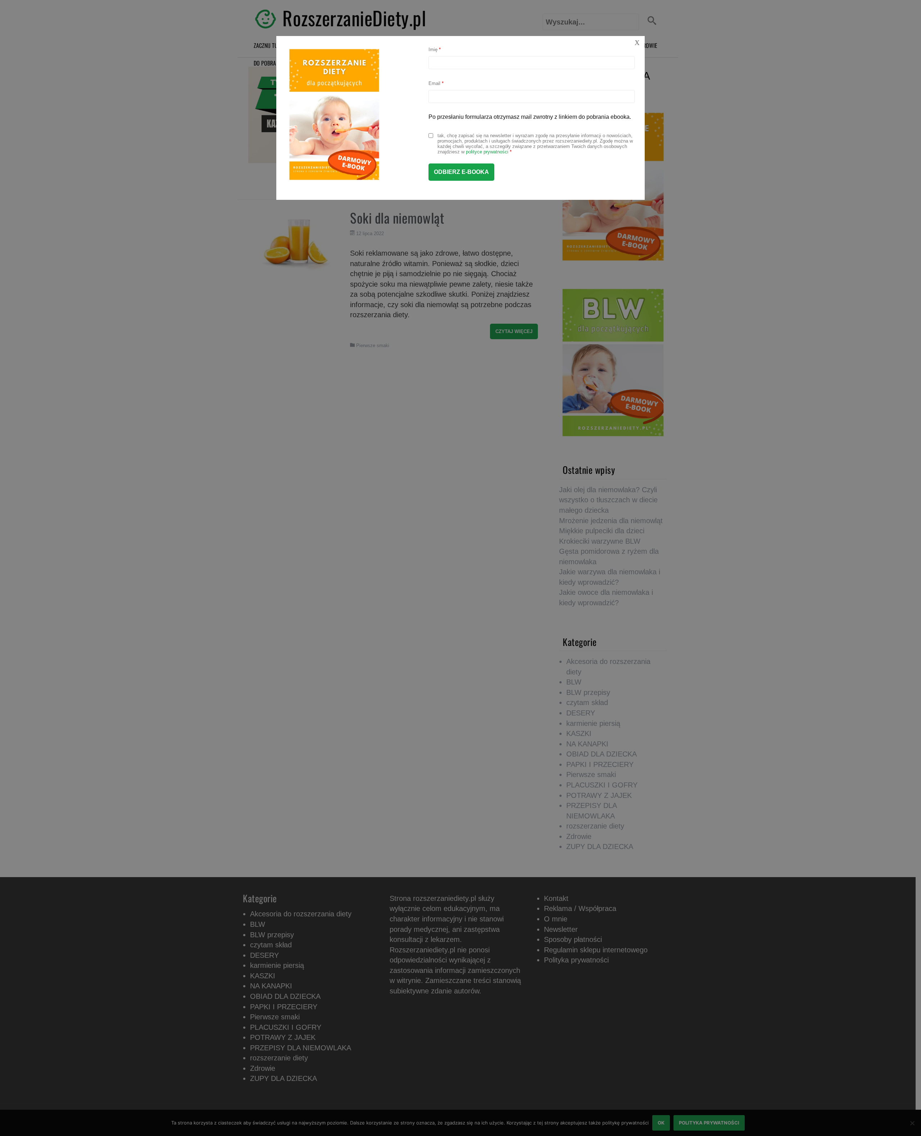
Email (436, 83)
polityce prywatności (487, 151)
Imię (434, 49)
